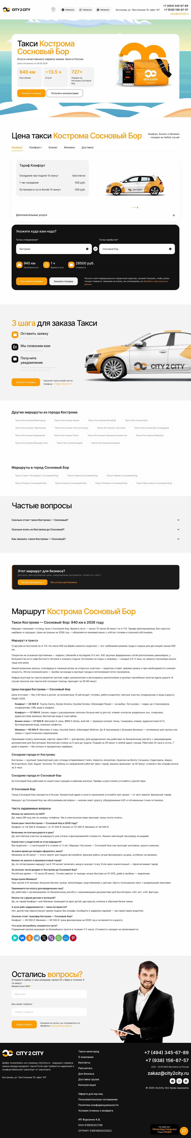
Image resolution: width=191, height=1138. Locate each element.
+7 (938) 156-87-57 (176, 9)
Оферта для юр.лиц (90, 1093)
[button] (95, 215)
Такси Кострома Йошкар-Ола (31, 442)
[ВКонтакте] (22, 938)
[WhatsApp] (58, 938)
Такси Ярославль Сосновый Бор (154, 483)
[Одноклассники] (29, 938)
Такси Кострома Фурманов (30, 435)
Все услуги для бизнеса (64, 582)
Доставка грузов (88, 1079)
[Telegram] (36, 938)
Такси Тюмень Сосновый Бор (111, 483)
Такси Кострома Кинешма (105, 442)
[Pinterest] (73, 938)
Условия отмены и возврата (95, 1110)
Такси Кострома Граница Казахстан (107, 435)
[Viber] (51, 938)
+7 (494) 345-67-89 (175, 5)
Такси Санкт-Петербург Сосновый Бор (36, 475)
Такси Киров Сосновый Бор (82, 475)
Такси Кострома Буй (136, 420)
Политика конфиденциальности (98, 1105)
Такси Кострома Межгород (30, 420)
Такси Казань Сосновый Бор (71, 483)
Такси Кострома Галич (66, 435)
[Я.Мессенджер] (15, 938)
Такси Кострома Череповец (30, 427)
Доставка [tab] (87, 147)
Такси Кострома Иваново (150, 435)
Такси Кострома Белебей (102, 420)
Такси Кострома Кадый (69, 442)
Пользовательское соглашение (98, 1099)
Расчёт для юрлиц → (32, 582)
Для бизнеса (86, 1073)
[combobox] (53, 249)
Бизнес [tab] (53, 147)
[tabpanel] (95, 188)
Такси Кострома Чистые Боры (71, 427)
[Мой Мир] (66, 938)
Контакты (84, 1062)
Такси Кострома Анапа (66, 420)
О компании (85, 1057)
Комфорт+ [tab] (35, 147)
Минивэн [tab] (69, 147)
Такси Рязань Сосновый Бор (30, 483)
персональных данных (61, 1026)
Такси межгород (88, 1051)
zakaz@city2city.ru (179, 13)
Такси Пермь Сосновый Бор (122, 475)
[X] (44, 938)
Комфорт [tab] (17, 147)
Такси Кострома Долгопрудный (151, 427)
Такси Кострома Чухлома (111, 427)
